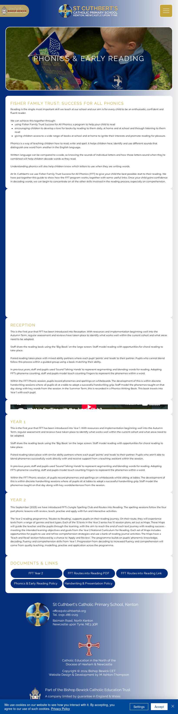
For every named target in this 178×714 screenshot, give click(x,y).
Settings (139, 706)
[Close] (172, 707)
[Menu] (166, 10)
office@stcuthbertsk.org (69, 611)
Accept (159, 706)
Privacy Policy (60, 708)
